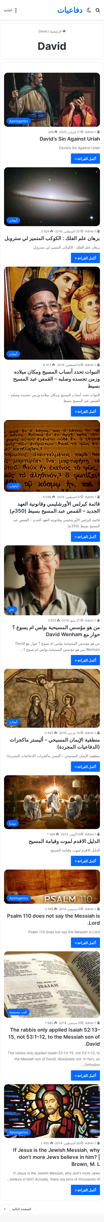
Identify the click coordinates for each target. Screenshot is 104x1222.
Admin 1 (90, 132)
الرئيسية (56, 31)
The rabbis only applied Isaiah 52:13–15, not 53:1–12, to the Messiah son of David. (54, 1037)
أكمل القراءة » (85, 158)
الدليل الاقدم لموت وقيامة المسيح (64, 841)
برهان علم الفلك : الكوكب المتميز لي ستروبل (52, 238)
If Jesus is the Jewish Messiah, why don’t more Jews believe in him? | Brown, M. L (56, 1157)
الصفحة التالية (21, 1209)
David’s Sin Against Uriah (70, 139)
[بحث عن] (97, 11)
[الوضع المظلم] (88, 11)
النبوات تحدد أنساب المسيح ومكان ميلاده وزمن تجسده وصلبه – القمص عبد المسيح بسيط (56, 379)
